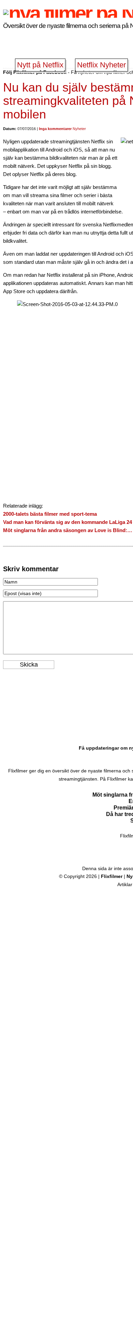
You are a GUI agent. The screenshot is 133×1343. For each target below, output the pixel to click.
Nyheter (79, 129)
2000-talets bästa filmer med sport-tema (50, 514)
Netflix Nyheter (101, 65)
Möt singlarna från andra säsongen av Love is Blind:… (67, 530)
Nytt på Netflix (40, 65)
